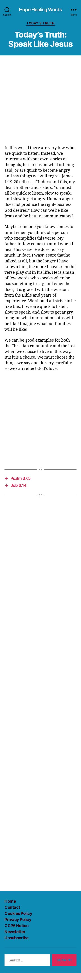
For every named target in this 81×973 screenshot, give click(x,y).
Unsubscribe (16, 937)
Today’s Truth (40, 23)
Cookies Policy (18, 913)
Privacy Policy (17, 919)
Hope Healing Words (40, 9)
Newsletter (14, 931)
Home (10, 901)
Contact (12, 907)
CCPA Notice (16, 925)
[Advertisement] (40, 102)
